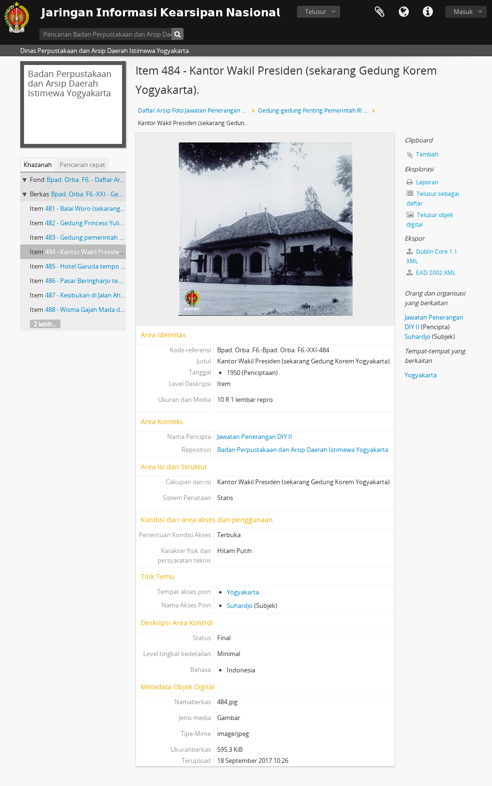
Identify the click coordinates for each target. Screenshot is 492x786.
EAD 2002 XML (435, 273)
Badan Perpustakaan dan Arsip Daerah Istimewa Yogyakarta (302, 449)
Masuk (463, 11)
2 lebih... (45, 324)
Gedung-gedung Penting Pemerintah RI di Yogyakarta (314, 110)
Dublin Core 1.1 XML (431, 256)
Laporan (426, 182)
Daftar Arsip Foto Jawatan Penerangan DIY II (194, 110)
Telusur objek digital (429, 220)
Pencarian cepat (82, 164)
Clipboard (380, 12)
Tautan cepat (428, 12)
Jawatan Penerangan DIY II (254, 436)
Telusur (315, 11)
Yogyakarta (243, 592)
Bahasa (404, 12)
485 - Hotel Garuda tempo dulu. (90, 266)
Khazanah (38, 164)
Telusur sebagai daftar (432, 198)
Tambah (427, 154)
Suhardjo (240, 605)
